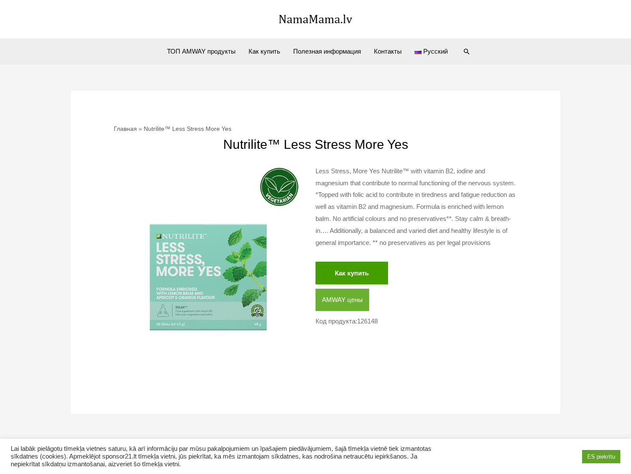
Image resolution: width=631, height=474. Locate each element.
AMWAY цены (342, 299)
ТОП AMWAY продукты (201, 51)
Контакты (388, 51)
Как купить (264, 51)
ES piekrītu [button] (601, 456)
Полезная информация (327, 51)
